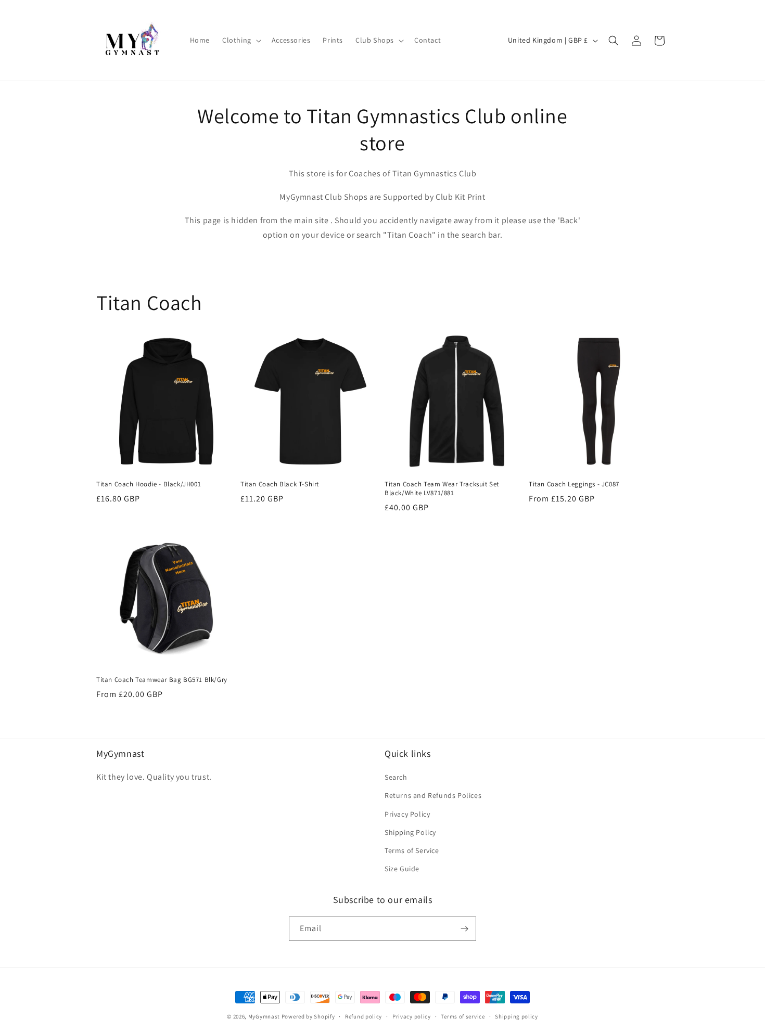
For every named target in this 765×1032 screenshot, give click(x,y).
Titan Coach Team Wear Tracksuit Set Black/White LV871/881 (442, 488)
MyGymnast (264, 1016)
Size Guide (402, 868)
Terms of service (462, 1016)
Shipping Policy (410, 832)
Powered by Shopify (308, 1016)
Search (396, 777)
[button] (240, 40)
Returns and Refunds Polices (433, 795)
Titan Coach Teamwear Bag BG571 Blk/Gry (161, 680)
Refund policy (363, 1016)
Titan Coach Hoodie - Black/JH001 (148, 484)
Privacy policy (411, 1016)
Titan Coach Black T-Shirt (279, 484)
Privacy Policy (407, 814)
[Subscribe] (464, 929)
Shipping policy (516, 1016)
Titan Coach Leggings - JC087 (574, 484)
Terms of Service (412, 850)
